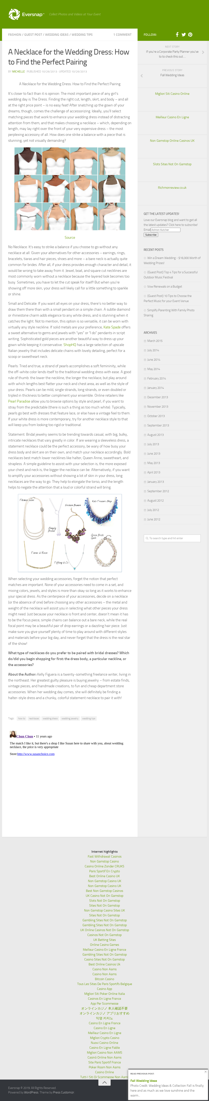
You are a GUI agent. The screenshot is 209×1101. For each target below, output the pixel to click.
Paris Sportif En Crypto (104, 871)
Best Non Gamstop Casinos (104, 891)
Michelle (18, 71)
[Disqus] (69, 780)
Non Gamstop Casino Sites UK (104, 910)
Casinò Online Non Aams (104, 1057)
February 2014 (156, 378)
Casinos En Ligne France (104, 999)
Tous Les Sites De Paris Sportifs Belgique (104, 984)
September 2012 (158, 491)
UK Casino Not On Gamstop (104, 896)
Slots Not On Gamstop (104, 900)
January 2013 (155, 482)
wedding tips (88, 718)
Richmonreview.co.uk (172, 188)
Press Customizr (63, 1092)
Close (205, 1071)
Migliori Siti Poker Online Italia (104, 994)
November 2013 (157, 406)
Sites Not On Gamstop (104, 905)
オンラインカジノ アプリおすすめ (104, 1013)
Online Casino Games (104, 945)
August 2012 (155, 500)
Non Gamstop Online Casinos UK (172, 141)
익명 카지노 (104, 1018)
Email (147, 230)
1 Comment (122, 35)
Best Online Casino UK (104, 876)
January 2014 (155, 388)
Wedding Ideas (57, 35)
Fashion (14, 35)
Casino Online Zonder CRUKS (104, 866)
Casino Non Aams (104, 969)
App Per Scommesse (104, 1003)
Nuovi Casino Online (104, 1043)
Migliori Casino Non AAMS (104, 1052)
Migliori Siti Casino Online (172, 94)
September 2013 (158, 425)
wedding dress (50, 718)
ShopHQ (69, 344)
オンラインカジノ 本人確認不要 (104, 1008)
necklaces (34, 718)
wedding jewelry (70, 718)
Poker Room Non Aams (104, 1067)
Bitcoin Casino (104, 979)
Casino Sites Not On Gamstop (104, 959)
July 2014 (153, 350)
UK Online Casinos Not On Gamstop (104, 930)
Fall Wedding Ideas (143, 1081)
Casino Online (104, 1072)
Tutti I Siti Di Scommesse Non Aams (104, 1077)
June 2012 (153, 519)
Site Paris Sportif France (104, 1062)
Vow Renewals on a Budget (164, 286)
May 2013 (153, 463)
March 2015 (154, 341)
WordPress (31, 1092)
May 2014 (153, 369)
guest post (33, 35)
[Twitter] (183, 34)
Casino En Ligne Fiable (104, 1048)
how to (21, 718)
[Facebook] (177, 34)
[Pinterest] (190, 34)
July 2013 (153, 444)
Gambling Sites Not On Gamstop (104, 920)
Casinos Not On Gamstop (104, 935)
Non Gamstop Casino (104, 861)
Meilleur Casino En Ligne (172, 117)
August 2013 (155, 435)
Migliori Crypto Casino (104, 1038)
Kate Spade (112, 327)
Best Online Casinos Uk (104, 964)
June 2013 (153, 453)
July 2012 (153, 510)
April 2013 (153, 472)
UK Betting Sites (104, 940)
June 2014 (153, 359)
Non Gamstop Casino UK (104, 881)
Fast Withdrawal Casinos (104, 856)
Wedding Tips (82, 35)
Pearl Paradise (19, 401)
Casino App (104, 989)
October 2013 (156, 416)
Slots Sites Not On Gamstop (172, 164)
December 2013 (157, 397)
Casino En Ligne (104, 1028)
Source (70, 237)
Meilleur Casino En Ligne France (104, 950)
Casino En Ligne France (104, 1023)
